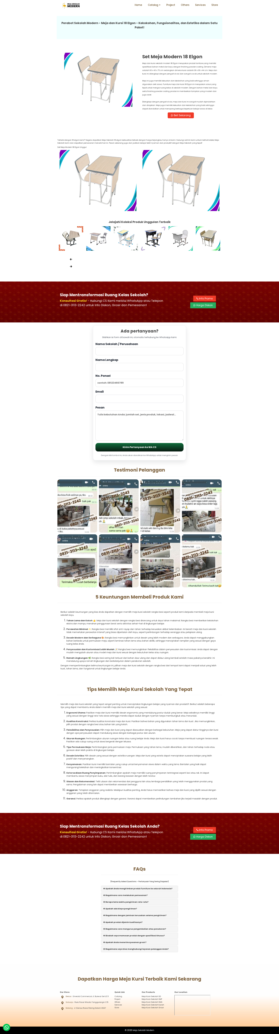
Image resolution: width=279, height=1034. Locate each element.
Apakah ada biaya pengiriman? (121, 908)
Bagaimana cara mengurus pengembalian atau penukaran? (135, 929)
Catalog (153, 5)
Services (200, 5)
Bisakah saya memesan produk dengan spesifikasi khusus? (135, 935)
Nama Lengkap (106, 360)
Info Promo (205, 298)
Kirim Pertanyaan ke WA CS (139, 447)
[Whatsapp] (6, 1027)
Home (138, 5)
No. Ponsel (103, 376)
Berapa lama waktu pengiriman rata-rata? (127, 902)
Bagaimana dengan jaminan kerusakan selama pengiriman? (136, 915)
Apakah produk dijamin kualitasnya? (124, 922)
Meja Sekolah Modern (143, 1030)
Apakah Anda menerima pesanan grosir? (125, 942)
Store (214, 5)
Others (185, 5)
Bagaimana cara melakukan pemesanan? (126, 895)
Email (99, 392)
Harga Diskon (204, 305)
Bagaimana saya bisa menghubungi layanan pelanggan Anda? (137, 949)
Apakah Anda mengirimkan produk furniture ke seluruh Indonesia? (138, 888)
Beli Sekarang (182, 115)
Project (170, 5)
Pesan (99, 407)
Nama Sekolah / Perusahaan (116, 344)
